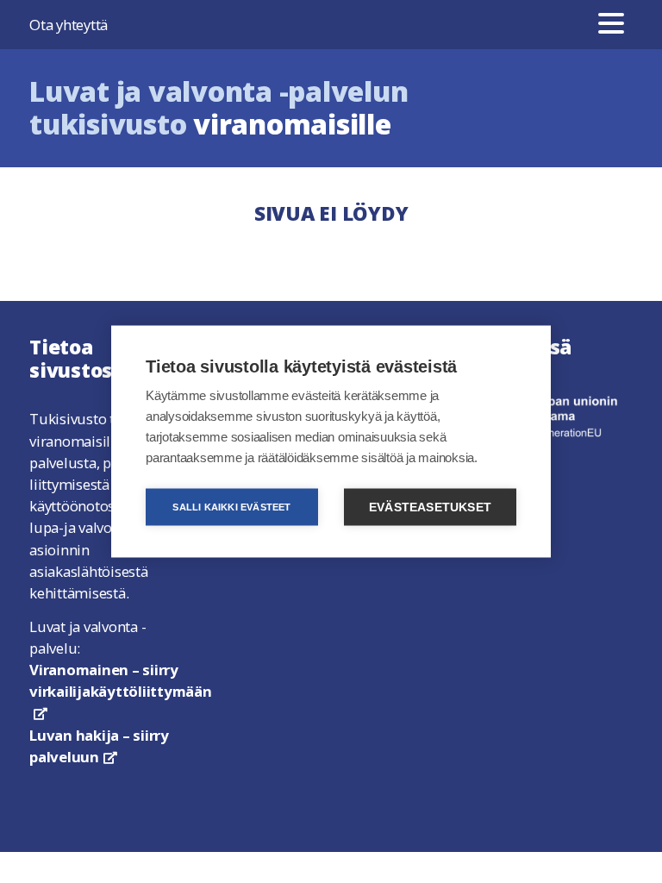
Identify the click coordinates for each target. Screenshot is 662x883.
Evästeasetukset (430, 507)
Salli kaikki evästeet (231, 507)
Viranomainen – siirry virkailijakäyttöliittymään (120, 689)
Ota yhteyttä (68, 24)
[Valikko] (611, 24)
